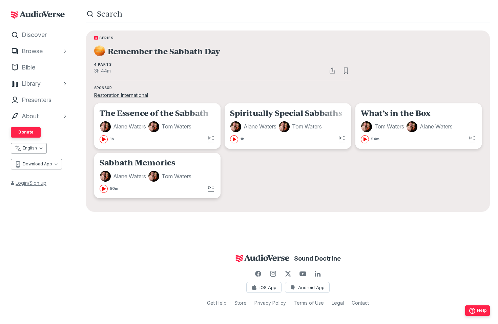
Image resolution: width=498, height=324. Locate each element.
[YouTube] (302, 273)
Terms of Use (309, 303)
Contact (360, 303)
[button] (124, 127)
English (30, 147)
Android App (311, 287)
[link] (157, 126)
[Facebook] (258, 273)
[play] (104, 139)
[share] (332, 70)
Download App (37, 163)
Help (482, 310)
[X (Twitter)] (288, 273)
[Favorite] (345, 70)
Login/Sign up (31, 182)
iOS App (268, 287)
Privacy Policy (270, 303)
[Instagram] (273, 273)
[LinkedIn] (317, 273)
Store (240, 303)
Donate (26, 132)
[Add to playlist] (211, 139)
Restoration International (121, 95)
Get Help (217, 303)
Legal (338, 303)
